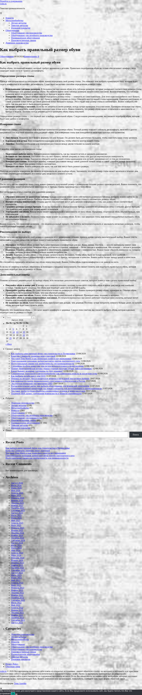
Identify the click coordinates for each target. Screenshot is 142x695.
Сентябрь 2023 (18, 570)
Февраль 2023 (17, 588)
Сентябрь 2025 (18, 510)
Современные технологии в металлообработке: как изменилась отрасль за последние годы (54, 373)
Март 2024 (16, 555)
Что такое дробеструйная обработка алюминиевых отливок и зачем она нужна (48, 391)
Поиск (9, 430)
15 (24, 332)
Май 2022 (15, 605)
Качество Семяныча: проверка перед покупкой (33, 356)
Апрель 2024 (17, 553)
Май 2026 (15, 490)
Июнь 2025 (16, 518)
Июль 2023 (16, 575)
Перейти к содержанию (11, 1)
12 (14, 332)
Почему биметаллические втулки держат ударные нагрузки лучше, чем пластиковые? (51, 368)
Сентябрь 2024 (18, 540)
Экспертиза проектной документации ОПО (32, 383)
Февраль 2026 (17, 498)
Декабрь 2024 (17, 533)
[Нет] (16, 694)
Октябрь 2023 (17, 568)
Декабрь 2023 (17, 563)
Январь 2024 (17, 560)
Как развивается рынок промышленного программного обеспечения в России (48, 381)
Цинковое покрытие (20, 428)
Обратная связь (13, 666)
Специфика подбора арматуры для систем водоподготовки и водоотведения (47, 366)
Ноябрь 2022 (17, 595)
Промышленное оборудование (25, 423)
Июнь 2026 (16, 488)
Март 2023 (16, 585)
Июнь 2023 (16, 578)
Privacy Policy (12, 664)
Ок (13, 694)
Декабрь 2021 (17, 612)
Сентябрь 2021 (18, 620)
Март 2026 (16, 495)
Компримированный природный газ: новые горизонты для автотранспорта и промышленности (56, 388)
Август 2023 (17, 573)
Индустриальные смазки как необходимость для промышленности (42, 363)
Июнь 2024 (16, 548)
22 (24, 335)
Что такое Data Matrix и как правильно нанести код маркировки (41, 358)
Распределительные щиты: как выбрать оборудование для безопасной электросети (50, 386)
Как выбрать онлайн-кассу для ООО (28, 376)
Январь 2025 (17, 530)
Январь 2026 (17, 500)
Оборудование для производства (26, 418)
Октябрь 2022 (17, 598)
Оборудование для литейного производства (32, 415)
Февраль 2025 (17, 528)
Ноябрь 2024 (17, 535)
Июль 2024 (16, 545)
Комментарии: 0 (31, 56)
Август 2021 (17, 622)
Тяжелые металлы (19, 425)
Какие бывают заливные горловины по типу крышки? (37, 371)
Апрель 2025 (17, 523)
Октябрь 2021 (17, 617)
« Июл (9, 344)
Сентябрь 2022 (18, 600)
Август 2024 (17, 543)
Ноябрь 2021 (17, 615)
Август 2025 (17, 513)
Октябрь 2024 (17, 538)
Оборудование (7, 56)
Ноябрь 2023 (17, 565)
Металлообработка (20, 408)
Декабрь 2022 (17, 593)
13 (17, 332)
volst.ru (3, 3)
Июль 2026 (16, 485)
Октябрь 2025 (17, 508)
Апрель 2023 (17, 583)
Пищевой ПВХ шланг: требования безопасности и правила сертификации (46, 393)
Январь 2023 (17, 590)
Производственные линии (23, 420)
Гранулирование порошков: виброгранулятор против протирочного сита (45, 361)
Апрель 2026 (17, 493)
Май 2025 (15, 520)
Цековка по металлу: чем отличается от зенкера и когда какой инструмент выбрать (50, 378)
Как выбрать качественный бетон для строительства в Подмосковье (43, 353)
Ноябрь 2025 (17, 505)
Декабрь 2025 (17, 503)
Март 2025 (16, 525)
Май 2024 (15, 550)
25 (10, 338)
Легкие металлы (18, 405)
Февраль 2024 (17, 558)
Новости (15, 410)
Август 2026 (17, 483)
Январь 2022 (17, 610)
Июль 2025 (16, 515)
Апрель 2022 (17, 607)
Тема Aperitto (20, 683)
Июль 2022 (16, 602)
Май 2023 (15, 580)
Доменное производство (22, 403)
